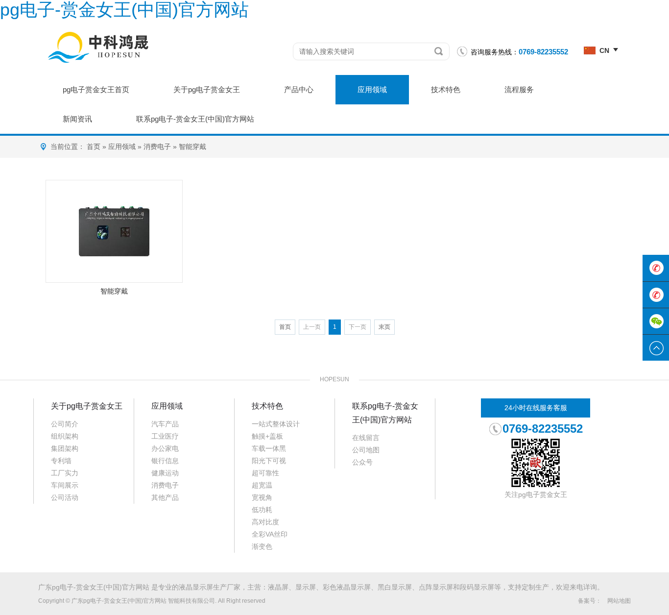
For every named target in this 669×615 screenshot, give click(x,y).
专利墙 (61, 461)
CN (604, 50)
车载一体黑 (269, 448)
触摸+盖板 (267, 436)
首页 (93, 146)
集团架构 (64, 448)
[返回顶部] (656, 348)
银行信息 (165, 461)
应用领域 (372, 89)
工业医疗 (165, 436)
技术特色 (445, 89)
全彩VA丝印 (269, 534)
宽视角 (262, 497)
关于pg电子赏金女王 (206, 89)
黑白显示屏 (395, 587)
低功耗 (262, 510)
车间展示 (64, 485)
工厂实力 (64, 473)
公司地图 (366, 450)
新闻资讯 (77, 119)
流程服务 (519, 89)
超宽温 (262, 485)
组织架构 (64, 436)
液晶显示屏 (196, 587)
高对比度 (265, 522)
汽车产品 (165, 424)
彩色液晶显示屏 (347, 587)
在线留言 (366, 438)
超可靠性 (265, 473)
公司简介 (64, 424)
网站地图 (619, 600)
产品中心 (298, 89)
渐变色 (262, 546)
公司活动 (64, 497)
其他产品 (165, 497)
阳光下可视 (269, 461)
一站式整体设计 (276, 424)
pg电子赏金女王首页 (96, 89)
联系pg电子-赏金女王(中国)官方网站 (195, 119)
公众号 (362, 462)
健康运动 (165, 473)
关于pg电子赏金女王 (86, 406)
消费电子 (157, 146)
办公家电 (165, 448)
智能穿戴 (192, 146)
